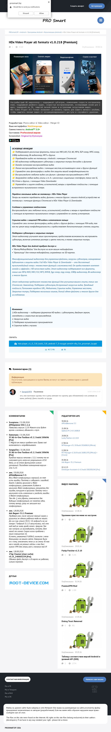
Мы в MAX (9, 693)
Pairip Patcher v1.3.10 (72, 550)
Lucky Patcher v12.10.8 (70, 438)
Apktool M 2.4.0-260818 (71, 431)
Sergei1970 (27, 391)
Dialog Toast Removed (72, 621)
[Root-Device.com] (29, 582)
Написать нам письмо (94, 679)
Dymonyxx (13, 435)
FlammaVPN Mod (69, 586)
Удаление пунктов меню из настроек (79, 515)
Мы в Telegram (11, 690)
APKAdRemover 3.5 (69, 423)
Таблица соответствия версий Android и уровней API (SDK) (81, 657)
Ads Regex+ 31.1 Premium (71, 462)
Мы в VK (8, 686)
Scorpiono (13, 422)
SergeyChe (14, 450)
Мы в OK (8, 697)
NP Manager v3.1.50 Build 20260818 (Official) (79, 445)
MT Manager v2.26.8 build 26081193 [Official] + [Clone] (79, 454)
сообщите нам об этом (15, 712)
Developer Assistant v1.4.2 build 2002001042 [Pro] (81, 469)
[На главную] (54, 20)
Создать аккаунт (77, 6)
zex (10, 472)
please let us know (59, 720)
